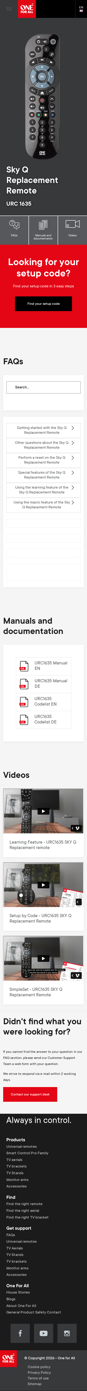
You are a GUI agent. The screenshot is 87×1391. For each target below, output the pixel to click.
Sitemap (35, 1384)
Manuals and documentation (43, 237)
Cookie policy (39, 1367)
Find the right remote (24, 1204)
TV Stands (14, 1173)
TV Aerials (14, 1248)
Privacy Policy (39, 1373)
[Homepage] (27, 9)
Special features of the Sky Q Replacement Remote (41, 475)
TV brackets (16, 1167)
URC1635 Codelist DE (45, 720)
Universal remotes (21, 1147)
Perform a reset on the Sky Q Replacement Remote (41, 460)
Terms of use (38, 1379)
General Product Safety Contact (33, 1313)
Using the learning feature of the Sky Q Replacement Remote (41, 490)
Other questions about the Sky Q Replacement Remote (41, 445)
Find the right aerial (22, 1211)
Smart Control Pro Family (27, 1153)
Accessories (16, 1187)
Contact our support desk (30, 1094)
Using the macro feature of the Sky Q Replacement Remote (42, 505)
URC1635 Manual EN (51, 666)
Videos (72, 235)
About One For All (21, 1306)
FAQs (14, 235)
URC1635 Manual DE (51, 684)
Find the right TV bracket (27, 1217)
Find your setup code (43, 304)
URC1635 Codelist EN (45, 702)
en (83, 11)
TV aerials (14, 1160)
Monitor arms (17, 1180)
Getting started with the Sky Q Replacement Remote (42, 430)
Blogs (11, 1299)
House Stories (18, 1293)
